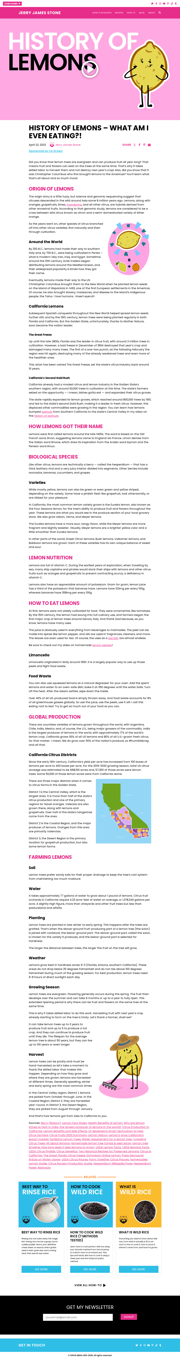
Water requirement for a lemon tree (107, 1139)
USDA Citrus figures (75, 1159)
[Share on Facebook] (139, 145)
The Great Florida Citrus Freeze (64, 1155)
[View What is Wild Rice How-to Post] (138, 1204)
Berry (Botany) (51, 1123)
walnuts (47, 412)
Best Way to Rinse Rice (41, 1232)
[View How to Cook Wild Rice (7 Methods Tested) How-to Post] (90, 1204)
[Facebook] (156, 3)
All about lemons (58, 1143)
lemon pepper (102, 645)
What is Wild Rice (134, 1232)
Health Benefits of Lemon (105, 1123)
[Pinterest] (168, 3)
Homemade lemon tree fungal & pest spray (101, 1143)
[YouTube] (164, 3)
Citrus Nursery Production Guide (70, 1163)
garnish (113, 638)
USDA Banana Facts (135, 1147)
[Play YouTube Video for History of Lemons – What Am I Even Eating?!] (89, 69)
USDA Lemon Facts (108, 1147)
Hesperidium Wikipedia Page (112, 1163)
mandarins (74, 205)
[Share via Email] (149, 145)
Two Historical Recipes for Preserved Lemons (108, 1151)
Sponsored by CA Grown (46, 151)
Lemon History (97, 1135)
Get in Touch (31, 1345)
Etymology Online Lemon (103, 1155)
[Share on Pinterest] (144, 145)
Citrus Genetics (66, 1151)
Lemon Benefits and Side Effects (65, 1131)
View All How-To (88, 1285)
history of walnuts (46, 416)
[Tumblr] (176, 3)
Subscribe (11, 3)
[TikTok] (172, 3)
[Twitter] (152, 3)
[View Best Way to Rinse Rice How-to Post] (41, 1204)
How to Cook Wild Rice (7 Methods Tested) (86, 1236)
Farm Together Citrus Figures (109, 1159)
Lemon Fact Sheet (74, 1123)
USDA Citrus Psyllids (42, 1151)
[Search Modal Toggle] (160, 12)
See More (42, 1270)
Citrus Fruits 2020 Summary (68, 1135)
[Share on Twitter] (135, 145)
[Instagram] (160, 3)
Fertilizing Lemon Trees (65, 1139)
